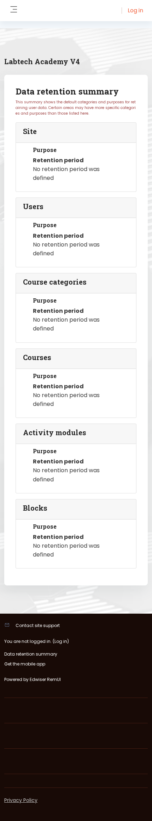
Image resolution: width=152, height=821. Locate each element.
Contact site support (38, 625)
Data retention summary (30, 654)
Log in (135, 10)
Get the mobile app (24, 664)
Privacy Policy (20, 800)
